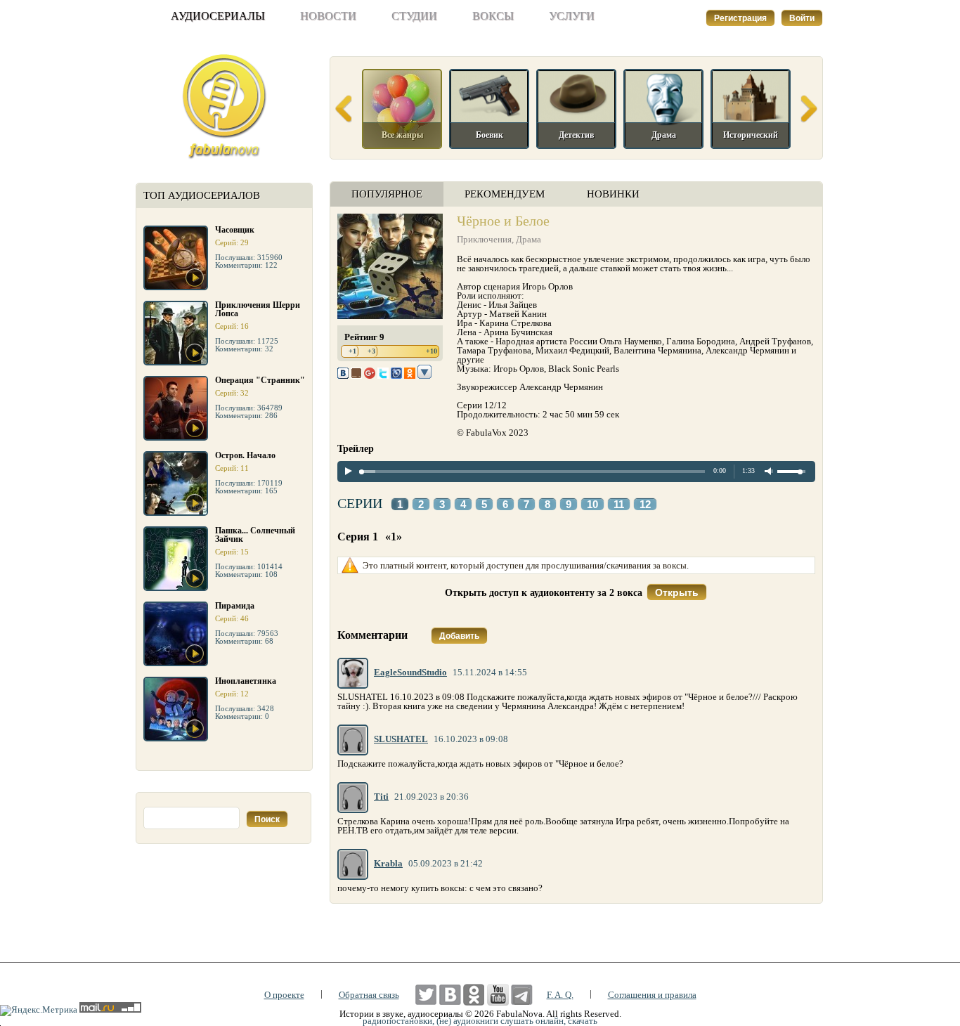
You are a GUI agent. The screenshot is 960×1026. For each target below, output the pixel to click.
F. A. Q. (560, 994)
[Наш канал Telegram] (522, 995)
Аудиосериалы (218, 16)
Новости (328, 16)
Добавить (459, 636)
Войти (802, 18)
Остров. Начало (245, 455)
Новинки (613, 194)
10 (592, 504)
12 (645, 504)
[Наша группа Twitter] (426, 995)
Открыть (677, 592)
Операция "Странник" (260, 380)
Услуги (572, 16)
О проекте (284, 994)
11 (619, 504)
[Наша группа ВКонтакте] (450, 995)
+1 (352, 351)
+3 (371, 351)
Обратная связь (369, 994)
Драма (528, 239)
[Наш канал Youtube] (498, 995)
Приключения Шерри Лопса (257, 309)
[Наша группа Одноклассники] (474, 995)
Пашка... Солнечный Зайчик (255, 535)
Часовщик (234, 230)
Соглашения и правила (652, 994)
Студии (414, 16)
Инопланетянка (245, 681)
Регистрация (740, 18)
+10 (431, 351)
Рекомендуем (505, 194)
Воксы (493, 16)
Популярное (386, 194)
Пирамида (234, 606)
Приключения (484, 239)
